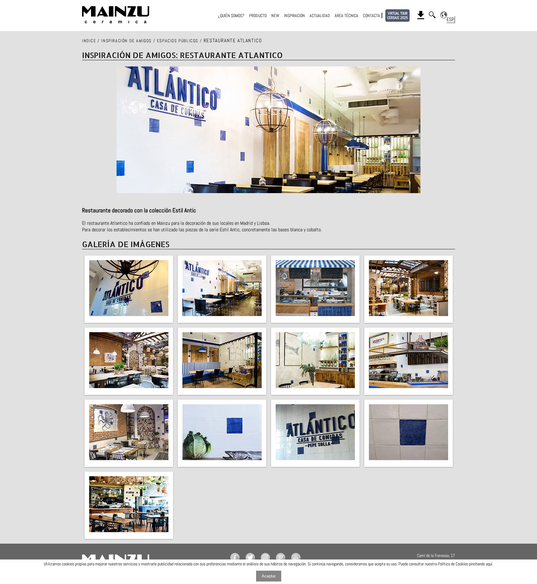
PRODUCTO (258, 15)
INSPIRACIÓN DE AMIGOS (126, 40)
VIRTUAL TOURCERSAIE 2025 (397, 15)
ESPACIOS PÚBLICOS (177, 40)
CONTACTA (371, 15)
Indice (89, 40)
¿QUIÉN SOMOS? (231, 15)
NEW (275, 15)
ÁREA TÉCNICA (346, 15)
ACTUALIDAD (320, 15)
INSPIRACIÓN (294, 15)
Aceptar (269, 576)
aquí (489, 564)
